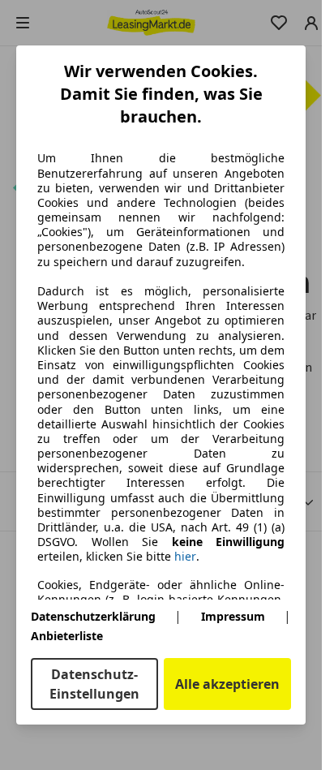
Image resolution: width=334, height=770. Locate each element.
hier (185, 556)
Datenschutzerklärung (93, 616)
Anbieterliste (67, 635)
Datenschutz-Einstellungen (94, 684)
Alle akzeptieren (227, 684)
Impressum (233, 616)
